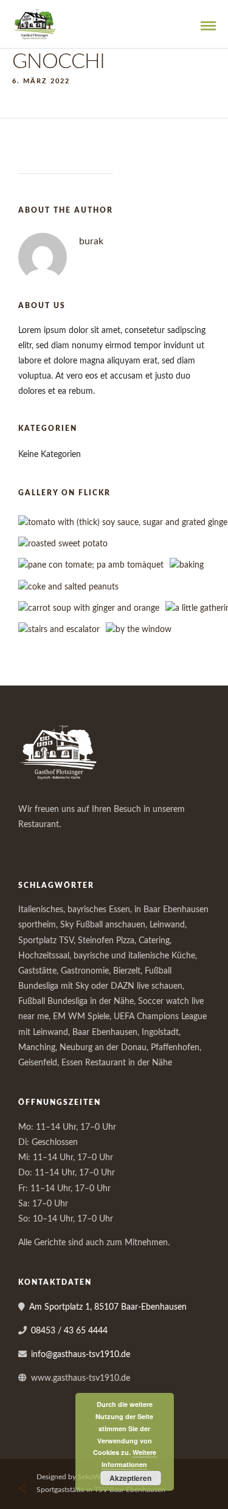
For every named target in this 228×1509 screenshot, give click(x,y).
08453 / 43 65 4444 (69, 1331)
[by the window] (138, 629)
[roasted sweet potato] (63, 544)
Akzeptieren (130, 1478)
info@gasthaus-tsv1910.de (80, 1354)
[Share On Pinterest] (72, 1460)
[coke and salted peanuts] (68, 587)
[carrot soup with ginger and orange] (88, 608)
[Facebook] (31, 844)
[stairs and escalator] (59, 629)
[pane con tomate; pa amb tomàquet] (91, 565)
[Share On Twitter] (53, 1460)
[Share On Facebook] (33, 1460)
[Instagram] (58, 844)
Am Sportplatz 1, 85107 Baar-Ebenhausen (108, 1307)
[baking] (187, 565)
